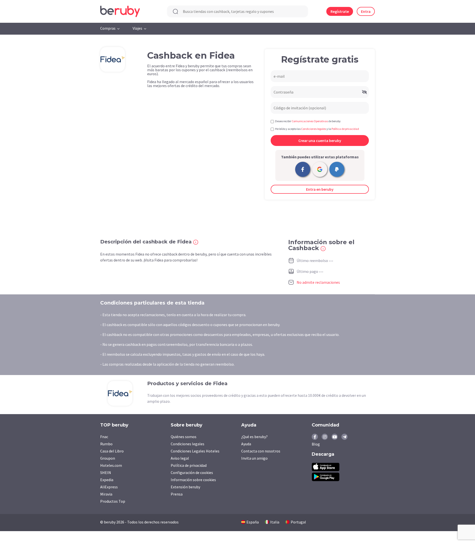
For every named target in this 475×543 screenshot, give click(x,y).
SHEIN (105, 472)
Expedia (106, 479)
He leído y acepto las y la (317, 129)
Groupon (107, 458)
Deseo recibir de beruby (308, 121)
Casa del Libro (112, 451)
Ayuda (246, 443)
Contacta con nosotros (260, 451)
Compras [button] (108, 28)
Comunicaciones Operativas (310, 121)
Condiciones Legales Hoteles (195, 451)
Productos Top (112, 501)
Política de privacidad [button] (345, 129)
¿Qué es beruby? (254, 436)
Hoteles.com (111, 465)
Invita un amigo (254, 458)
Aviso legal (180, 458)
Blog (316, 444)
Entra (366, 11)
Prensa (177, 494)
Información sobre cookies (193, 479)
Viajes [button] (137, 28)
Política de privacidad (189, 465)
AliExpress (109, 486)
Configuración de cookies (192, 472)
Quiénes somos (183, 436)
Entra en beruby (319, 189)
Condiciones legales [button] (313, 129)
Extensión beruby (185, 486)
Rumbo (106, 443)
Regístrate (340, 11)
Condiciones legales (187, 443)
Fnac (104, 436)
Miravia (106, 494)
